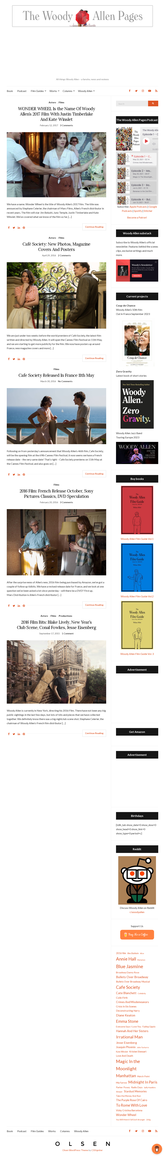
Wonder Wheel (126, 1115)
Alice (142, 953)
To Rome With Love (131, 1105)
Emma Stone (127, 1021)
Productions (65, 615)
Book (10, 90)
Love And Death (124, 1055)
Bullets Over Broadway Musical (133, 981)
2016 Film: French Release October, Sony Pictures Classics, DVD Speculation (56, 493)
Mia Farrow (121, 1082)
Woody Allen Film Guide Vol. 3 (137, 653)
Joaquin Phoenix (126, 1047)
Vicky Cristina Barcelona (129, 1110)
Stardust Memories (135, 1091)
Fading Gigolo (148, 1026)
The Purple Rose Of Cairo (131, 1100)
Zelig (148, 1120)
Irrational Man (129, 1036)
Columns (67, 90)
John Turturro (143, 1047)
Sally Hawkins (150, 1087)
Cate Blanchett (126, 993)
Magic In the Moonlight (128, 1065)
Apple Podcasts (138, 206)
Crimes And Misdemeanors (132, 1002)
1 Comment (68, 633)
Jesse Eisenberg (126, 1042)
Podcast (21, 90)
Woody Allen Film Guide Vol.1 (137, 538)
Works (53, 90)
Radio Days (137, 1087)
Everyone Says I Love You (128, 1026)
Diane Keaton (125, 1015)
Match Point (143, 1076)
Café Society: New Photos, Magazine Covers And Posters (56, 246)
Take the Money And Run (128, 1096)
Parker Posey (123, 1087)
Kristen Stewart (137, 1051)
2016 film (121, 953)
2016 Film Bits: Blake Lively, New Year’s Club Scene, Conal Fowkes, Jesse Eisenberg (56, 624)
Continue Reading (94, 227)
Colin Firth (122, 997)
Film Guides (37, 90)
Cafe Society (128, 987)
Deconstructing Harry (128, 1010)
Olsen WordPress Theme (75, 1150)
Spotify (138, 210)
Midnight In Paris (142, 1082)
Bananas (141, 960)
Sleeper (119, 1091)
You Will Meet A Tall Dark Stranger (130, 1119)
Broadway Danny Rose (127, 972)
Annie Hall (126, 959)
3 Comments (66, 125)
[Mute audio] (156, 144)
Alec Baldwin (133, 953)
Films (61, 102)
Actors (52, 102)
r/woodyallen (137, 912)
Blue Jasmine (129, 966)
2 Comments (64, 255)
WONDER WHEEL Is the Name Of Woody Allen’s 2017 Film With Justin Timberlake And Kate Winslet (56, 114)
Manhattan (126, 1075)
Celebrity (142, 993)
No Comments (65, 381)
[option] (137, 159)
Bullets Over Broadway (132, 977)
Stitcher (148, 210)
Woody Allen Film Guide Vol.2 (137, 596)
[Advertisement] (82, 52)
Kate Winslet (122, 1051)
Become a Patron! (137, 217)
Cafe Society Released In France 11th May (56, 375)
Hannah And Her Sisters (132, 1031)
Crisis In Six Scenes (126, 1006)
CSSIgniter (97, 1150)
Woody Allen (85, 90)
